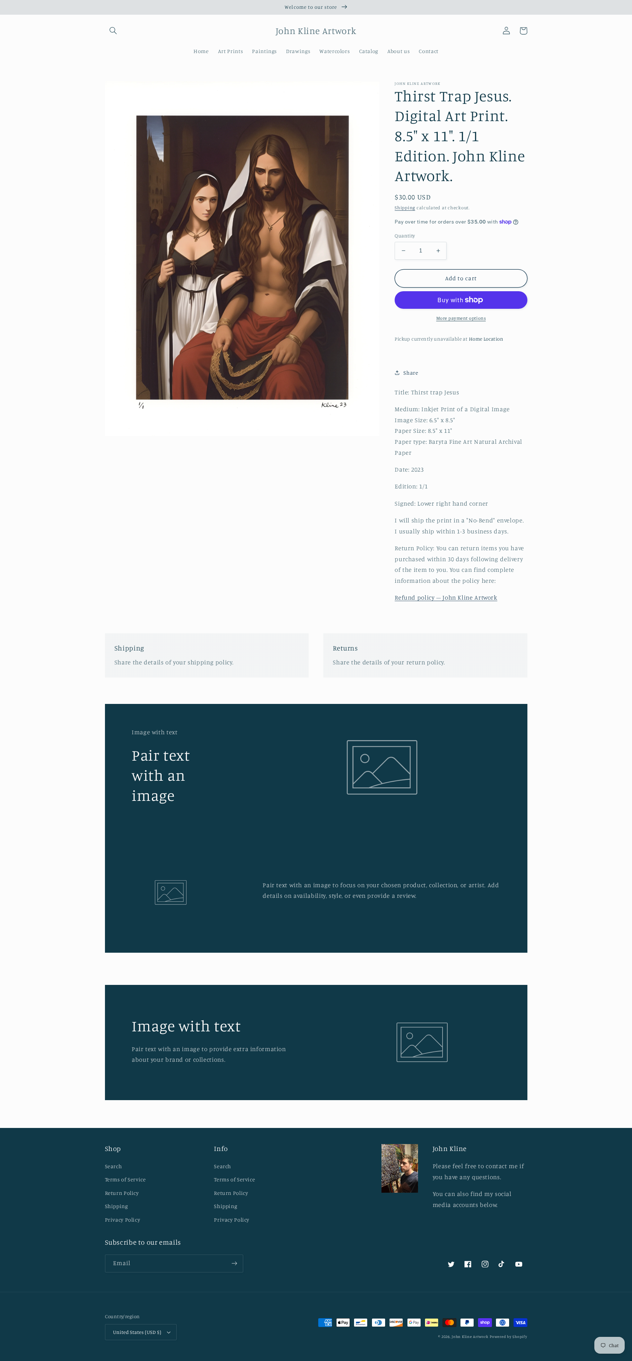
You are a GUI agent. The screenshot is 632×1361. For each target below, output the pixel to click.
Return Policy (122, 1193)
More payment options (461, 318)
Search (113, 1166)
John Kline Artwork (470, 1336)
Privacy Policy (122, 1219)
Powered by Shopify (508, 1336)
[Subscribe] (234, 1263)
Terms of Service (125, 1179)
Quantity (405, 236)
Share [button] (410, 372)
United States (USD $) (137, 1332)
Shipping (405, 207)
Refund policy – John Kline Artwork (446, 597)
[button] (113, 30)
